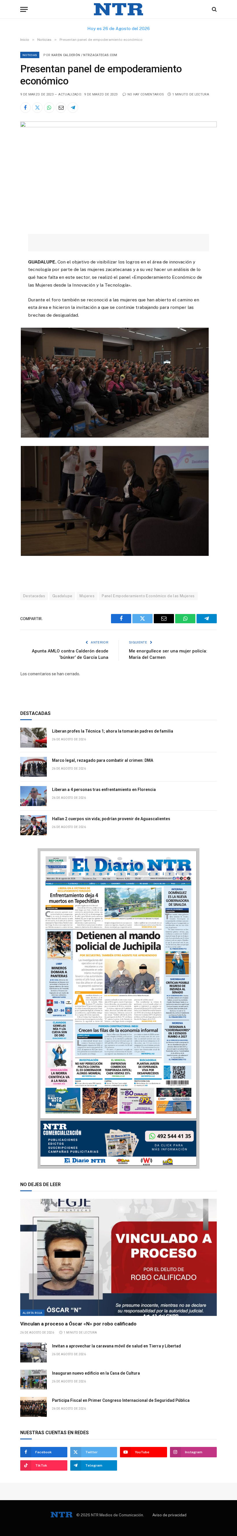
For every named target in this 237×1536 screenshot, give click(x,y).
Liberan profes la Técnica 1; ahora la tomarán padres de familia (112, 731)
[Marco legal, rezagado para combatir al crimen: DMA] (33, 767)
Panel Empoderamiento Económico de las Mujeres (148, 596)
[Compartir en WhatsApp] (49, 107)
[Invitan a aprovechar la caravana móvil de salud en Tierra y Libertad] (33, 1352)
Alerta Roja (32, 1312)
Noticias (30, 55)
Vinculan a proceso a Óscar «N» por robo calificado (78, 1324)
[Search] (214, 9)
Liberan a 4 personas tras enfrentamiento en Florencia (104, 789)
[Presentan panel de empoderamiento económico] (118, 125)
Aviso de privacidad (169, 1515)
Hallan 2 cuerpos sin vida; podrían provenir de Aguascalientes (111, 818)
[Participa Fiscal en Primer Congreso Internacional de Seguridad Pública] (33, 1407)
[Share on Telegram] (73, 107)
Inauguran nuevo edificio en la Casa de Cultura (96, 1373)
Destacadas (34, 596)
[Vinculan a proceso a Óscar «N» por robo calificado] (118, 1257)
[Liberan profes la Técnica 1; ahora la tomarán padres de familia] (33, 738)
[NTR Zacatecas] (118, 9)
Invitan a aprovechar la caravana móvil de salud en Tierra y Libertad (116, 1346)
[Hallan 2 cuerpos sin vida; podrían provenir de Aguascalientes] (33, 825)
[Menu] (24, 9)
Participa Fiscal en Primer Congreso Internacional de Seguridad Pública (121, 1400)
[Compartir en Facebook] (25, 107)
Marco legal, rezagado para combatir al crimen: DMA (102, 760)
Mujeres (87, 596)
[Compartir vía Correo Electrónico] (61, 107)
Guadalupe (62, 596)
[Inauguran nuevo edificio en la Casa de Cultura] (33, 1380)
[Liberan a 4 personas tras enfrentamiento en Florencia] (33, 796)
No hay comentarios (145, 94)
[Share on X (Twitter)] (37, 107)
